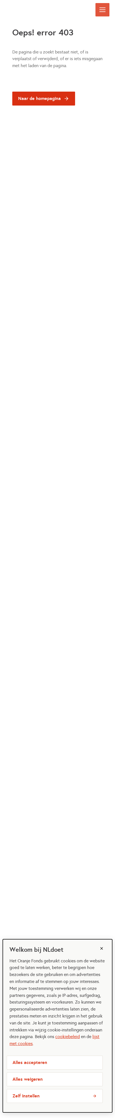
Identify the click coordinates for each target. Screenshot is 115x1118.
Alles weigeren (28, 1079)
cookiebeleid (67, 1036)
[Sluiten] (102, 948)
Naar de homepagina (39, 98)
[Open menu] (102, 9)
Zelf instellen (26, 1096)
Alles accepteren (30, 1062)
